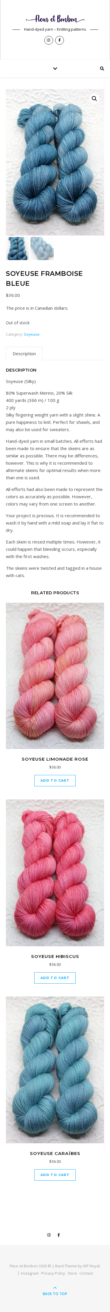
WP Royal (91, 1266)
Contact (86, 1273)
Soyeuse (32, 334)
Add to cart (55, 780)
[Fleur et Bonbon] (55, 18)
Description (24, 353)
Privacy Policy (53, 1273)
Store (72, 1273)
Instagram (30, 1273)
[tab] (24, 353)
